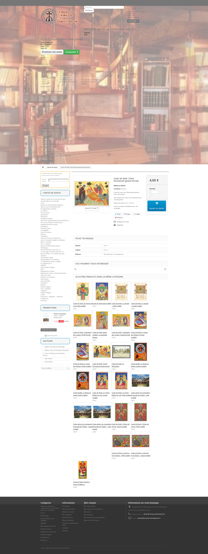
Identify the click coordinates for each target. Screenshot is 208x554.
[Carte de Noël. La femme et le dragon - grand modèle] (140, 441)
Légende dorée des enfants (49, 224)
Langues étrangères (109, 72)
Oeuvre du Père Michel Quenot (50, 246)
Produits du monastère (48, 277)
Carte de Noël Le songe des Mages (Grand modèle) (139, 335)
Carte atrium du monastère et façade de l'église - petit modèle (140, 395)
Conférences (45, 298)
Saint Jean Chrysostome (67, 70)
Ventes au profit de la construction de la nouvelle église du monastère (50, 508)
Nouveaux (44, 300)
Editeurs (48, 341)
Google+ (138, 214)
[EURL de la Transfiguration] (61, 16)
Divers (44, 82)
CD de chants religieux (49, 101)
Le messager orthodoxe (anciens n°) (53, 154)
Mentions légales (68, 520)
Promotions (49, 307)
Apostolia (84, 66)
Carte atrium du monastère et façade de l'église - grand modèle (82, 426)
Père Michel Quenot (66, 80)
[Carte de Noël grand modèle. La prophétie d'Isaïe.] (102, 320)
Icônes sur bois (46, 124)
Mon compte (90, 502)
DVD (43, 103)
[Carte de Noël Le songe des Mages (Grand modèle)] (140, 320)
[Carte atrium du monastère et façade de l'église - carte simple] (102, 412)
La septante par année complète (52, 91)
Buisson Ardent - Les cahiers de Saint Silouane (56, 156)
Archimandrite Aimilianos (67, 68)
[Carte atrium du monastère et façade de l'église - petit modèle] (140, 380)
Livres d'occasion (123, 70)
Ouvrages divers (46, 228)
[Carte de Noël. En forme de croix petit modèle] (82, 291)
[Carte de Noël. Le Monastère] (121, 351)
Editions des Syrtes (87, 70)
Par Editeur (84, 64)
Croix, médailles (47, 136)
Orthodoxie (45, 72)
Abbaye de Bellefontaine (88, 68)
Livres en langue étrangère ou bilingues (53, 240)
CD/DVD (43, 265)
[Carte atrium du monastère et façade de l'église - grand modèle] (82, 412)
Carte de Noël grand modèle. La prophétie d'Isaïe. (99, 335)
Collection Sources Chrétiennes (127, 74)
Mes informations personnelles (94, 517)
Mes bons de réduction (91, 520)
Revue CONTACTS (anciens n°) (52, 152)
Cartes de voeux (52, 167)
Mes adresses (88, 515)
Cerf (82, 78)
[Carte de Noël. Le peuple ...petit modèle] (121, 291)
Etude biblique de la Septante (50, 259)
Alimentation (46, 111)
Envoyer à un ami (123, 222)
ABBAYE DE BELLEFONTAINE (54, 347)
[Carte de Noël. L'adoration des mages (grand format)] (121, 320)
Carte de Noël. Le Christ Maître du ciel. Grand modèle (100, 395)
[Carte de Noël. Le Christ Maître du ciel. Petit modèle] (121, 380)
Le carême (44, 211)
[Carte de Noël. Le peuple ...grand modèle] (140, 291)
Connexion (44, 1)
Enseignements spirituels (50, 66)
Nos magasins (67, 515)
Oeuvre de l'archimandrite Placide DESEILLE (55, 220)
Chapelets (45, 138)
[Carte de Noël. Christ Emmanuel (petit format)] (102, 351)
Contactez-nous (45, 3)
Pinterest (119, 217)
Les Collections (122, 72)
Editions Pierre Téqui (87, 76)
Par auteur (63, 66)
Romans (44, 80)
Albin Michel (48, 358)
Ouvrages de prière (48, 74)
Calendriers (45, 83)
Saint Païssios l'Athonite (67, 72)
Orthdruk (83, 83)
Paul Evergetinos (65, 78)
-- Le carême (46, 68)
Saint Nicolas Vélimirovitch (68, 82)
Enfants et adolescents (49, 78)
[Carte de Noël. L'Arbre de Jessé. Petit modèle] (140, 412)
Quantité (152, 189)
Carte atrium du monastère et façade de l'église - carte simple (101, 426)
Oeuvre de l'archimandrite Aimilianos (52, 205)
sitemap (65, 531)
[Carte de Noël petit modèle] (102, 291)
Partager (127, 214)
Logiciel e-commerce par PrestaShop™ (58, 548)
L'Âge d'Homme (86, 72)
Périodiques (44, 248)
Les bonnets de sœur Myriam (51, 117)
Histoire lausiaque (60, 314)
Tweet (118, 214)
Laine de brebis (46, 113)
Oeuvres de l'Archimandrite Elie (50, 207)
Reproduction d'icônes (48, 126)
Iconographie (46, 76)
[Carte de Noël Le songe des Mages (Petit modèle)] (82, 351)
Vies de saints (46, 70)
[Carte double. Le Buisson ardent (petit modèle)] (82, 380)
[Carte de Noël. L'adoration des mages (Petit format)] (82, 320)
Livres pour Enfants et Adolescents (52, 222)
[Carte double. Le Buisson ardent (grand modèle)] (140, 351)
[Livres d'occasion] (51, 335)
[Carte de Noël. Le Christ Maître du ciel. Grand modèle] (102, 380)
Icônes (44, 142)
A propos (65, 528)
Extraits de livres (124, 76)
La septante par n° (47, 93)
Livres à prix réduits (125, 78)
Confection (45, 115)
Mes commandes (89, 506)
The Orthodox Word (48, 158)
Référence (117, 186)
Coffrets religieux (47, 140)
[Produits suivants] (165, 269)
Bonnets (43, 285)
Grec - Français (108, 76)
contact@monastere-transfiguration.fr (148, 518)
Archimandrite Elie (65, 76)
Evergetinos (44, 226)
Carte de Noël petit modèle (101, 303)
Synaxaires (44, 215)
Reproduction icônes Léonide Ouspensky (54, 128)
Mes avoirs (87, 512)
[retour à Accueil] (43, 167)
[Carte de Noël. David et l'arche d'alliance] (82, 470)
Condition (117, 189)
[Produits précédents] (75, 269)
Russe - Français (108, 74)
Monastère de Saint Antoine (89, 82)
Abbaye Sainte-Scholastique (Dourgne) (56, 350)
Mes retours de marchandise (93, 509)
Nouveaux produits (68, 509)
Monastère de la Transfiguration (91, 80)
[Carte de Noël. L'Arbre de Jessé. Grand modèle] (121, 412)
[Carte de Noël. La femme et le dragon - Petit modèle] (121, 441)
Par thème (45, 64)
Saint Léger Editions (87, 74)
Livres (42, 203)
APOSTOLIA (48, 362)
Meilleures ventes (68, 512)
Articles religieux (46, 287)
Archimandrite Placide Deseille (69, 74)
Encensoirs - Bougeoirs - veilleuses (53, 144)
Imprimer (120, 225)
